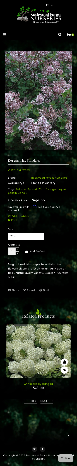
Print (14, 220)
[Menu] (5, 35)
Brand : (12, 177)
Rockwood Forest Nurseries (49, 177)
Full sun (21, 189)
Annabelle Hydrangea (38, 384)
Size (10, 229)
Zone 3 (22, 193)
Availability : (16, 183)
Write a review (20, 170)
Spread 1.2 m (36, 189)
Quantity (14, 244)
